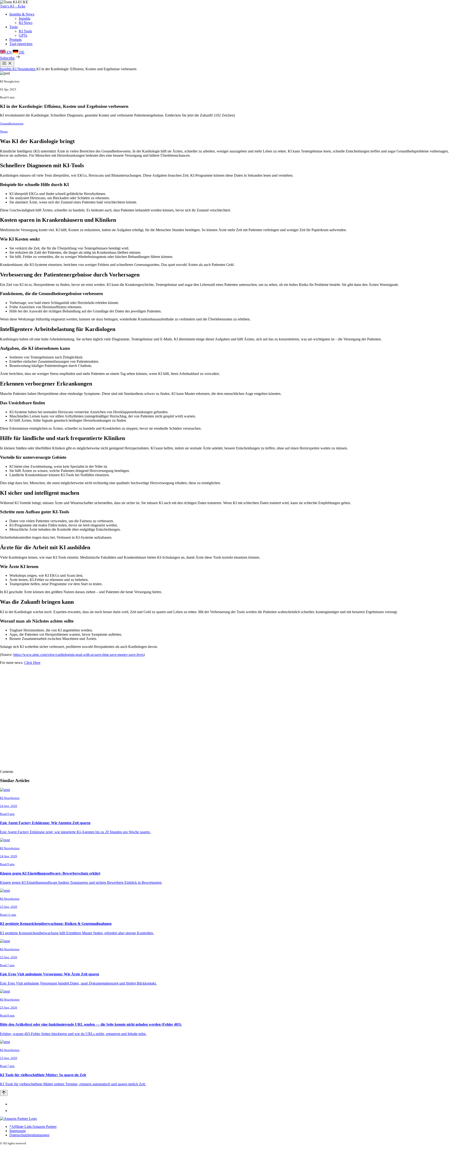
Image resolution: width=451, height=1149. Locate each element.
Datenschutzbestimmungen (29, 1135)
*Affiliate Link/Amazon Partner (33, 1127)
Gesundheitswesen (11, 123)
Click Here (32, 663)
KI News (25, 23)
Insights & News (21, 14)
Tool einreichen (20, 44)
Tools (13, 27)
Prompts (15, 40)
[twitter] (12, 1111)
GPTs (23, 35)
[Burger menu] (7, 63)
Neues (4, 131)
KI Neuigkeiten (24, 69)
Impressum (17, 1131)
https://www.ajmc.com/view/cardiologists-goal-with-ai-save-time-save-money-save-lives (78, 655)
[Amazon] (18, 1119)
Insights (24, 18)
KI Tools (25, 31)
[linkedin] (12, 1104)
